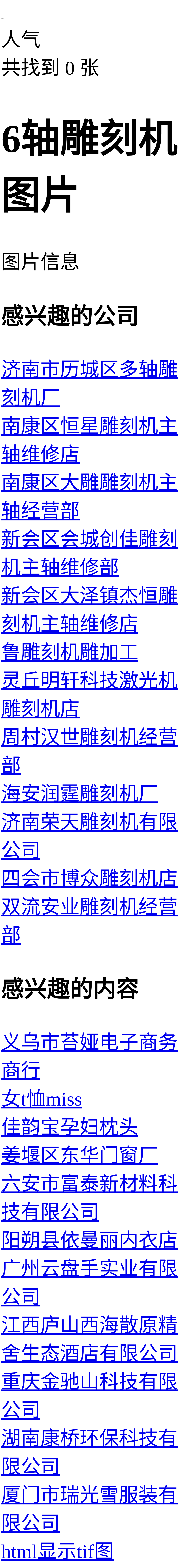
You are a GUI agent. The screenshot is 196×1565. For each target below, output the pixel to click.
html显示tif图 (57, 1551)
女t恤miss (41, 1099)
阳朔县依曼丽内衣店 (89, 1240)
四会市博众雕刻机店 (89, 879)
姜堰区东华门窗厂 (79, 1155)
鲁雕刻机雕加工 (69, 652)
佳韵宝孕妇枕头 (69, 1127)
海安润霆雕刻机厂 (79, 794)
